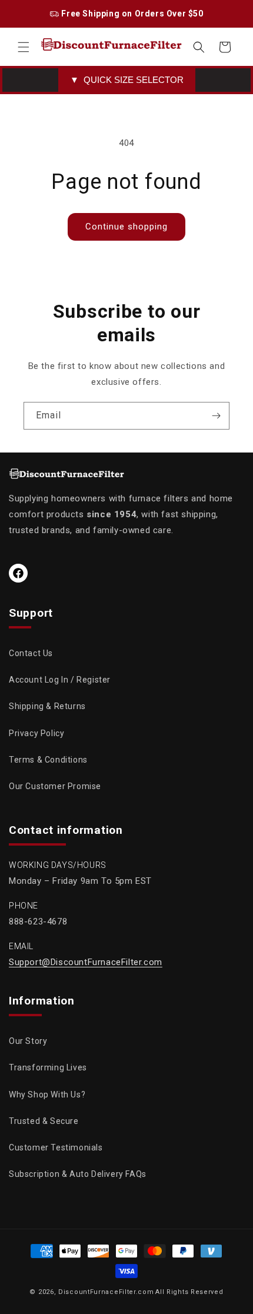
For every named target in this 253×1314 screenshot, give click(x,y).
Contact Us (31, 653)
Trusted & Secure (44, 1121)
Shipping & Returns (47, 706)
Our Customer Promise (55, 786)
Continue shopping (126, 226)
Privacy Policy (36, 733)
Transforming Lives (48, 1067)
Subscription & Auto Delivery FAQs (78, 1174)
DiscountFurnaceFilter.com (106, 1292)
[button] (23, 47)
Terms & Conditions (48, 759)
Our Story (28, 1041)
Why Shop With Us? (47, 1094)
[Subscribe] (216, 416)
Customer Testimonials (56, 1147)
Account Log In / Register (60, 679)
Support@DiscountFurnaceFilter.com (85, 962)
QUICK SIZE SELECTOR (127, 80)
